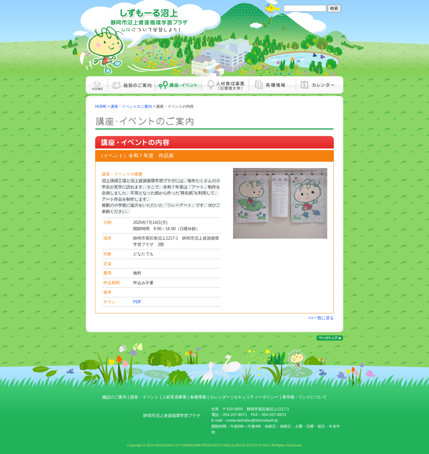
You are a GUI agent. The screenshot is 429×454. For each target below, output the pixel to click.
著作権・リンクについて (304, 397)
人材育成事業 (174, 397)
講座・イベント (178, 85)
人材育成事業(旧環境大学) (225, 85)
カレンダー (319, 85)
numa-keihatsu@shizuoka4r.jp (252, 420)
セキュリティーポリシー (256, 397)
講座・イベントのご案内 (131, 106)
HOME (97, 85)
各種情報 (272, 85)
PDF (137, 302)
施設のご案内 (131, 85)
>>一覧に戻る (321, 318)
